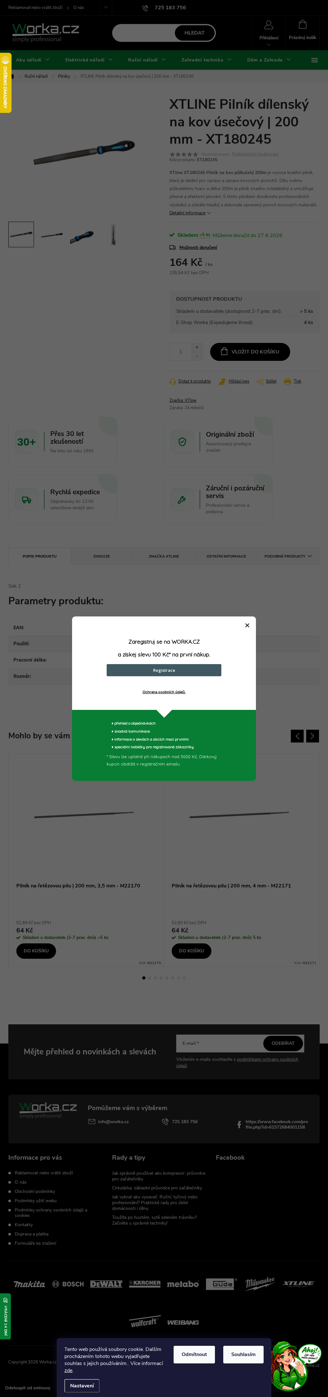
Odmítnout (194, 1354)
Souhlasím (243, 1354)
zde (68, 1370)
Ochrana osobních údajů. (164, 692)
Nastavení (82, 1385)
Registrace (164, 670)
